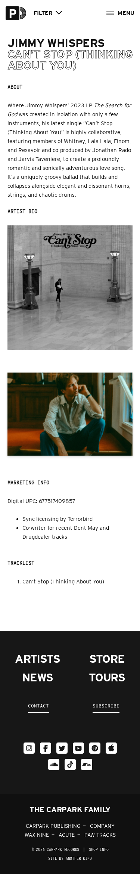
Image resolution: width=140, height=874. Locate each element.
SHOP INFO (98, 849)
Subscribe (106, 706)
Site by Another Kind (69, 858)
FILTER (43, 13)
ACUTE (67, 835)
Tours (107, 677)
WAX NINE (37, 835)
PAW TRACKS (100, 835)
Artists (37, 658)
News (37, 677)
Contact (38, 706)
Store (106, 658)
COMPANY (102, 826)
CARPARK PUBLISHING (53, 826)
